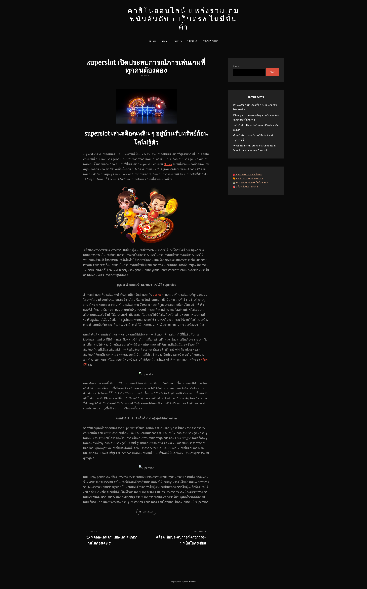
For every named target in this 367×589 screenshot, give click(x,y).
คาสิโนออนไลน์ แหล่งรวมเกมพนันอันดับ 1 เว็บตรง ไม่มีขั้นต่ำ (183, 18)
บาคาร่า (178, 41)
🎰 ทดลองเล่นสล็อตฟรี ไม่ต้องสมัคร (251, 182)
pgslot (157, 295)
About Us (192, 41)
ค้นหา (236, 66)
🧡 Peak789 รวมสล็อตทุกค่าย (248, 178)
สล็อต (164, 41)
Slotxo (168, 164)
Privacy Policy (210, 41)
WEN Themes (190, 581)
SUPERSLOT (148, 511)
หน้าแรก (152, 41)
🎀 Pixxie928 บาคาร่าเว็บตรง (247, 174)
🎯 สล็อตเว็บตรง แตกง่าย (245, 186)
